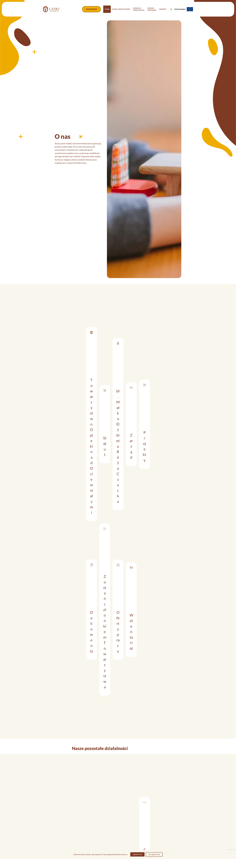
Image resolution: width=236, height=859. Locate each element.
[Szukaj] (171, 9)
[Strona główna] (51, 9)
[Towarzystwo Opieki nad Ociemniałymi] (91, 424)
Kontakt (162, 9)
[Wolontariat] (131, 609)
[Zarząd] (131, 424)
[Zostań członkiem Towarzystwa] (105, 609)
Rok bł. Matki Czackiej (121, 9)
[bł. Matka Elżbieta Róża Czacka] (118, 424)
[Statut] (105, 424)
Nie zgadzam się (154, 854)
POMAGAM (91, 9)
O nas (107, 9)
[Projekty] (144, 424)
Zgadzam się (137, 854)
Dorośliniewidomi (152, 9)
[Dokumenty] (91, 609)
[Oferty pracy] (118, 609)
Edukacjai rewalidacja (138, 9)
